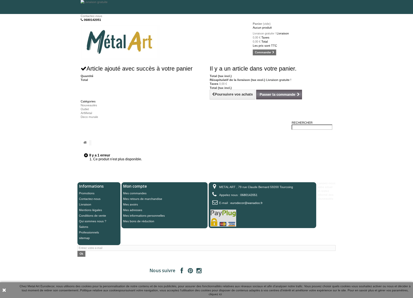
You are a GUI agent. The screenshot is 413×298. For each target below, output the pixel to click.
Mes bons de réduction (138, 221)
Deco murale (89, 117)
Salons (83, 227)
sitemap (84, 238)
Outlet (85, 109)
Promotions (86, 193)
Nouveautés (89, 105)
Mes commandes (134, 193)
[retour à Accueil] (85, 142)
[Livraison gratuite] (206, 7)
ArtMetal (86, 113)
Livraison (85, 204)
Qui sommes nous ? (92, 221)
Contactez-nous (91, 16)
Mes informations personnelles (144, 215)
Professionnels (89, 232)
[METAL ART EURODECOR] (120, 42)
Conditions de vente (92, 215)
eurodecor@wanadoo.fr (246, 203)
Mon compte (135, 186)
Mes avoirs (130, 204)
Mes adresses (132, 210)
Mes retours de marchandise (142, 199)
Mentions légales (90, 210)
